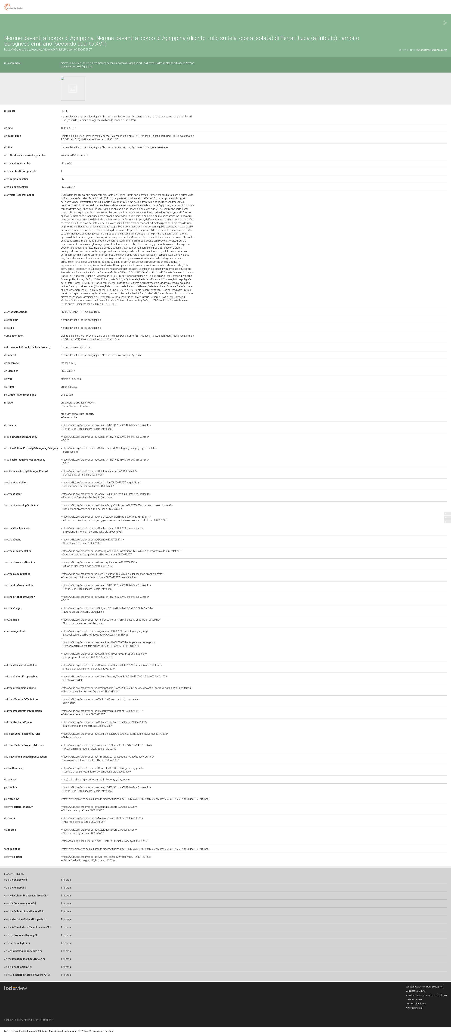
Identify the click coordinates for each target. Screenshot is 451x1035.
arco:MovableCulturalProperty (77, 415)
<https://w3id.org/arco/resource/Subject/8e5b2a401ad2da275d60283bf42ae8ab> (107, 610)
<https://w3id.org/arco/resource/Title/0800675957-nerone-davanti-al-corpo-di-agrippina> (110, 621)
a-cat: (26, 471)
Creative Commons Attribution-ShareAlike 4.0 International (47, 1031)
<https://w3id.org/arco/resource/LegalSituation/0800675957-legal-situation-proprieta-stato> (112, 576)
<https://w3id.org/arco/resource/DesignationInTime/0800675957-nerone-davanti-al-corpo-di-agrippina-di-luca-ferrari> (126, 690)
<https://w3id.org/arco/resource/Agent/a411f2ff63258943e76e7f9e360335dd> (105, 438)
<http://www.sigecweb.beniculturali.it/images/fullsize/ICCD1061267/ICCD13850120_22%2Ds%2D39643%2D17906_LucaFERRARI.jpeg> (135, 799)
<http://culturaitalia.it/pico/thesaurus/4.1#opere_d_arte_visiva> (95, 779)
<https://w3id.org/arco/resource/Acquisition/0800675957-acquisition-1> (101, 484)
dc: (8, 128)
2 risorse (66, 911)
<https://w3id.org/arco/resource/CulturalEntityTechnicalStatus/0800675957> (104, 724)
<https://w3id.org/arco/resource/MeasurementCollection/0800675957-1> (102, 712)
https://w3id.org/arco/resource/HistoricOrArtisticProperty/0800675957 (48, 49)
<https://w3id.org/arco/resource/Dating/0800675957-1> (92, 541)
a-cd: (19, 194)
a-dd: (27, 347)
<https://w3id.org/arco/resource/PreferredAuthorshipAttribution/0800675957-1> (114, 518)
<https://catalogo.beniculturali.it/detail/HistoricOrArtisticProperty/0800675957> (105, 841)
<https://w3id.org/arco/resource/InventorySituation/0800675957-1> (99, 564)
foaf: (12, 849)
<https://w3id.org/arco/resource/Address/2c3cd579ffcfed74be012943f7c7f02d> (106, 747)
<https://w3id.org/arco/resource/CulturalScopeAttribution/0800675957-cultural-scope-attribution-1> (117, 507)
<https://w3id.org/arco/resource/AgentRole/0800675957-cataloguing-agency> (105, 633)
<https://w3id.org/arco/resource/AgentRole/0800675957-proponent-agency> (104, 655)
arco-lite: (25, 155)
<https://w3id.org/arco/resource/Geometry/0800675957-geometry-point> (102, 770)
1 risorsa (66, 879)
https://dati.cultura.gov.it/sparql (428, 987)
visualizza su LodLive (415, 991)
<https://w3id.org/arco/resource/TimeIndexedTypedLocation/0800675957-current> (107, 758)
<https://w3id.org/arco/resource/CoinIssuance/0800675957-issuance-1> (102, 530)
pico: (20, 394)
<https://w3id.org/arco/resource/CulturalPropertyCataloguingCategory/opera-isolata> (109, 450)
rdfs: (12, 63)
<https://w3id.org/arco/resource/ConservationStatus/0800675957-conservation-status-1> (111, 667)
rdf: (8, 402)
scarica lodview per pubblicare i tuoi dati (28, 1020)
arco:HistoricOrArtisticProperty (78, 404)
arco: (17, 163)
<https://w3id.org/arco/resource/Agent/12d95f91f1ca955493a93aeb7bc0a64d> (106, 427)
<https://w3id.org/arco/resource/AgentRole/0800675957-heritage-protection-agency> (108, 644)
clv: (14, 768)
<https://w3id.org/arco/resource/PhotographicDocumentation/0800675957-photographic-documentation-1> (122, 553)
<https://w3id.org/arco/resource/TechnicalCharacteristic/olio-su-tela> (100, 701)
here (111, 1031)
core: (13, 335)
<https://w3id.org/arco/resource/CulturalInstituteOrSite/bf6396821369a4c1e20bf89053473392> (114, 735)
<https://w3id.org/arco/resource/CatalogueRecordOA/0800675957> (99, 473)
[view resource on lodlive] (445, 22)
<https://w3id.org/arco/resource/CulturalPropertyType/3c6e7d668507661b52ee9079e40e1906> (114, 678)
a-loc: (22, 733)
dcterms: (18, 806)
